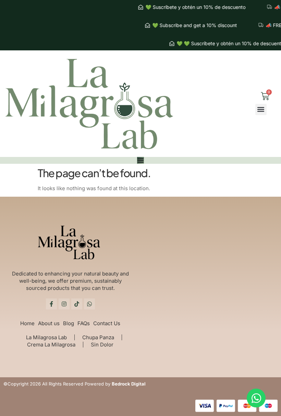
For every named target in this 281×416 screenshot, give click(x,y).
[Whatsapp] (89, 303)
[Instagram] (64, 303)
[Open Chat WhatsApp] (256, 398)
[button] (261, 109)
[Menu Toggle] (140, 160)
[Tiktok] (76, 303)
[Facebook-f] (51, 303)
